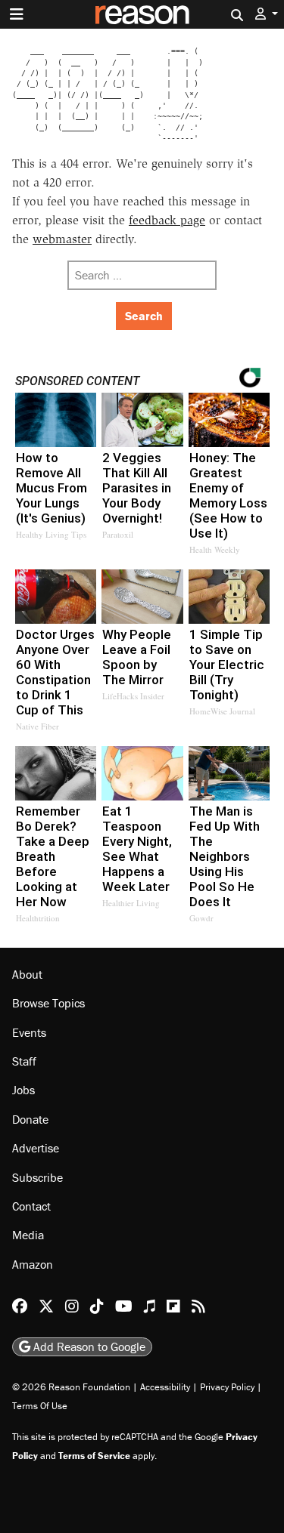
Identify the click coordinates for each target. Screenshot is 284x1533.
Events (29, 1032)
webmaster (62, 239)
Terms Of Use (39, 1405)
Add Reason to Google (87, 1346)
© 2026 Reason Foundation (71, 1386)
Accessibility (165, 1386)
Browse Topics (48, 1002)
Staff (24, 1061)
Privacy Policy (227, 1386)
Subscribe (37, 1177)
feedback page (167, 220)
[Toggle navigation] (16, 14)
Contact (31, 1206)
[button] (266, 14)
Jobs (23, 1089)
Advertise (35, 1147)
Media (28, 1234)
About (27, 974)
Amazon (32, 1264)
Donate (30, 1119)
